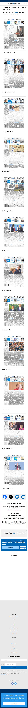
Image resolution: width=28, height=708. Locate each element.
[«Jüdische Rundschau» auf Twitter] (15, 683)
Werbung (14, 646)
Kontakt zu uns (14, 652)
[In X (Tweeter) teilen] (11, 497)
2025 (15, 14)
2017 (12, 12)
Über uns (14, 639)
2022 (6, 14)
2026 (18, 14)
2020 (23, 12)
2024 (12, 14)
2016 (9, 12)
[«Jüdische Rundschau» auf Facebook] (12, 683)
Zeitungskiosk (14, 0)
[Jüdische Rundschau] (14, 4)
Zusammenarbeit (14, 644)
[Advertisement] (14, 566)
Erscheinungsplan (14, 650)
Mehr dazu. (17, 700)
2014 (3, 12)
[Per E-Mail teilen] (23, 497)
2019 (20, 12)
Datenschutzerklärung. (5, 674)
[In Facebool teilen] (5, 497)
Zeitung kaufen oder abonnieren (14, 642)
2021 (3, 14)
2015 (6, 12)
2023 (9, 14)
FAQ (14, 648)
